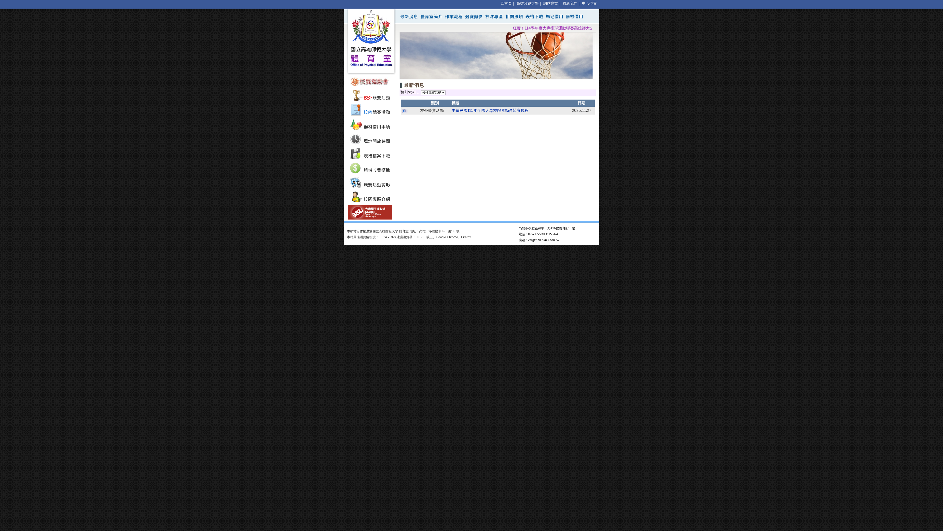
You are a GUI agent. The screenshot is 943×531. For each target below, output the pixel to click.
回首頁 (506, 3)
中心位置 (589, 3)
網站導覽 (550, 3)
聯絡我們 (570, 3)
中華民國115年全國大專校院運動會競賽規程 (490, 110)
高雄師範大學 (527, 3)
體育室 (404, 231)
